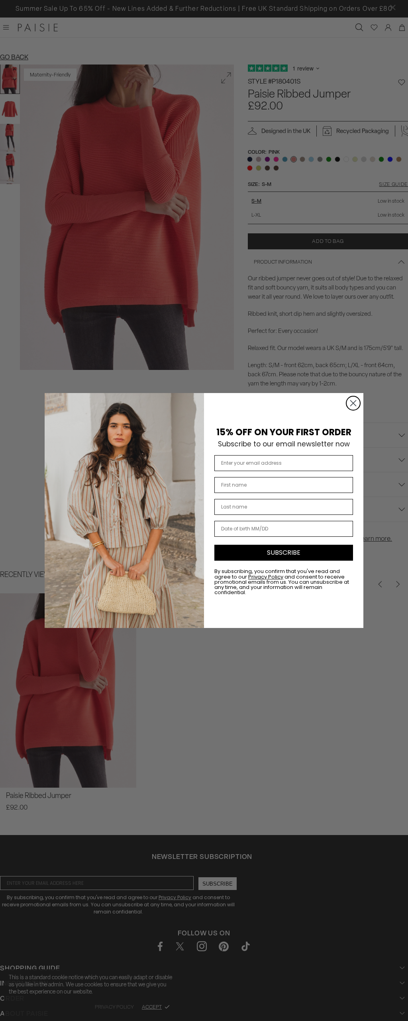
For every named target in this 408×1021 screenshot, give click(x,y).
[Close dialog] (353, 403)
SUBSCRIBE (283, 552)
